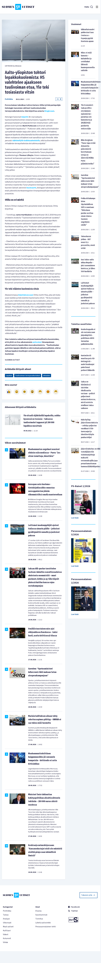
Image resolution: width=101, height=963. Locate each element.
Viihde (5, 942)
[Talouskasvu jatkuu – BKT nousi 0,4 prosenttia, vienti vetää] (75, 244)
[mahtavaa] (40, 392)
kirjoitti (24, 117)
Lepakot (9, 375)
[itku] (24, 392)
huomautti (31, 187)
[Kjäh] (56, 392)
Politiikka (9, 99)
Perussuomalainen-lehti (45, 926)
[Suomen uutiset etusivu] (18, 7)
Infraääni (46, 375)
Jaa (58, 99)
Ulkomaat (7, 922)
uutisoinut (37, 342)
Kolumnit (7, 938)
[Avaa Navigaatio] (96, 6)
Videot (5, 934)
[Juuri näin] (9, 392)
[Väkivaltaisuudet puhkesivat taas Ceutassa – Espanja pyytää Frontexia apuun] (75, 37)
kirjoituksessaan (25, 295)
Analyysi (6, 918)
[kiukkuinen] (32, 392)
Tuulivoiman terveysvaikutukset (27, 375)
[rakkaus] (48, 392)
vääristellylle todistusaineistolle (26, 140)
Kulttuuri (7, 930)
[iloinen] (17, 392)
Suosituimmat (41, 914)
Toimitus (39, 918)
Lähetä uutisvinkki (43, 922)
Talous (6, 914)
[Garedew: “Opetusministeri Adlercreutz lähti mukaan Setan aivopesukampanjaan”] (75, 183)
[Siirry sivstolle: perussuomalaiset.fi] (82, 920)
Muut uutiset (8, 926)
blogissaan (49, 111)
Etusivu (38, 911)
